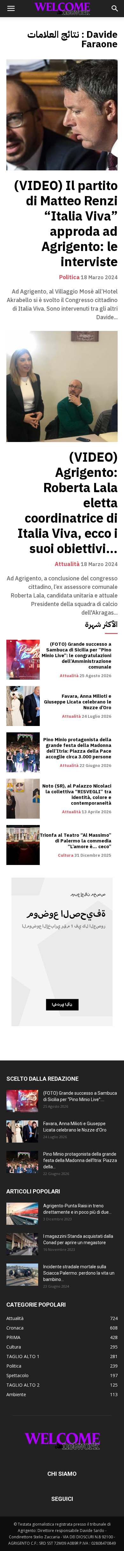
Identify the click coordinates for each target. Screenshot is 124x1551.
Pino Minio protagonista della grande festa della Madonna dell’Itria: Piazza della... (80, 1160)
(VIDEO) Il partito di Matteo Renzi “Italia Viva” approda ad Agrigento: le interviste (66, 224)
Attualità (67, 564)
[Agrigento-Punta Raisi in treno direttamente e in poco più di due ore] (22, 1214)
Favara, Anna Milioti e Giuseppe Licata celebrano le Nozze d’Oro (77, 702)
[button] (11, 8)
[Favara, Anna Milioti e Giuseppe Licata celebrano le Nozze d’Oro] (23, 706)
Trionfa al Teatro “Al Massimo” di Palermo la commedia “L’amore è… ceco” (75, 841)
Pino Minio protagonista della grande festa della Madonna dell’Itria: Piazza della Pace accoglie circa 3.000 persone (77, 748)
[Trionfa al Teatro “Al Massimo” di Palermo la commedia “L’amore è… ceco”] (23, 845)
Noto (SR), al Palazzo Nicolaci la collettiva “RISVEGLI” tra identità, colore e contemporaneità (76, 794)
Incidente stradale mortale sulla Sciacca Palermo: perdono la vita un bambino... (78, 1273)
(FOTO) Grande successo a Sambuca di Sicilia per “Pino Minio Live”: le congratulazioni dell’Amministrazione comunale (76, 655)
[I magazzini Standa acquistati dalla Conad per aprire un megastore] (22, 1244)
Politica (69, 277)
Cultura (65, 855)
